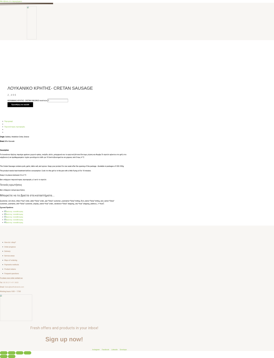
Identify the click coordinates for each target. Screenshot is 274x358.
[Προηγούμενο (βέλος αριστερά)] (3, 356)
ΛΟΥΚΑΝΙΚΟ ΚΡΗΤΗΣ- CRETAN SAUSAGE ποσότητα (27, 101)
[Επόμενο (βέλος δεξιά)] (11, 356)
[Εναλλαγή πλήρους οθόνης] (11, 352)
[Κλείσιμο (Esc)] (27, 352)
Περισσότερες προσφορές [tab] (14, 127)
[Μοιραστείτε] (19, 352)
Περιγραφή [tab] (8, 121)
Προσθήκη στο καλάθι (20, 105)
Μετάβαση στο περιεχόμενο (11, 1)
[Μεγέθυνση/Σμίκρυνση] (3, 352)
